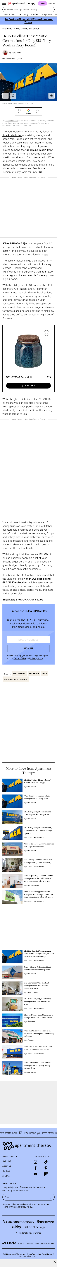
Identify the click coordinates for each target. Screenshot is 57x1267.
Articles (34, 14)
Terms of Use (20, 658)
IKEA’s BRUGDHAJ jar (14, 243)
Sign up (28, 648)
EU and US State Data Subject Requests (36, 1255)
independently (11, 120)
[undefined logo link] (21, 3)
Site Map (6, 1175)
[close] (54, 1261)
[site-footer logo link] (9, 1243)
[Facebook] (35, 1168)
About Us (6, 1165)
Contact (6, 1170)
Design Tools (46, 14)
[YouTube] (35, 1174)
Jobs (37, 1243)
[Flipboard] (46, 1174)
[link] (39, 781)
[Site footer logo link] (28, 1146)
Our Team (7, 1160)
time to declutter (12, 135)
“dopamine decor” (35, 149)
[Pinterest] (46, 1168)
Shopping (7, 29)
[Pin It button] (13, 96)
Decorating (23, 14)
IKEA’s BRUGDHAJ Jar (21, 599)
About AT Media (25, 1243)
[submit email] (50, 1197)
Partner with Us (48, 1243)
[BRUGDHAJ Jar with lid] (28, 351)
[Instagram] (35, 1162)
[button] (51, 96)
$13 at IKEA (28, 385)
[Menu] (4, 3)
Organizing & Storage (28, 29)
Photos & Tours (8, 14)
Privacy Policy (36, 658)
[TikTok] (46, 1162)
